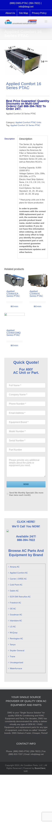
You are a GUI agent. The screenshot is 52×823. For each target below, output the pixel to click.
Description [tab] (9, 139)
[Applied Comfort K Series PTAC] (37, 280)
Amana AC (14, 567)
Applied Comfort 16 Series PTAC (25, 125)
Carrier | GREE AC (18, 579)
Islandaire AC (16, 620)
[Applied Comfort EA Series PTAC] (14, 280)
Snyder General (17, 650)
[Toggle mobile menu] (46, 21)
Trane (12, 656)
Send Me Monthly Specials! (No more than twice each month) (26, 493)
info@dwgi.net (26, 6)
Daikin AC (14, 591)
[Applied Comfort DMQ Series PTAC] (14, 319)
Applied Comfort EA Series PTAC (13, 293)
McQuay (13, 632)
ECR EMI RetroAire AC (20, 596)
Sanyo (13, 644)
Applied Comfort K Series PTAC (36, 293)
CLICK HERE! (26, 521)
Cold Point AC (16, 585)
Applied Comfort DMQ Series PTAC (13, 332)
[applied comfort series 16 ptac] (26, 60)
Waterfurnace (16, 668)
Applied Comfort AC (19, 573)
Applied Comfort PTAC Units (28, 122)
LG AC (13, 626)
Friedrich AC (15, 602)
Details (15, 306)
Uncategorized (16, 662)
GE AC (13, 608)
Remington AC (16, 638)
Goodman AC (16, 614)
